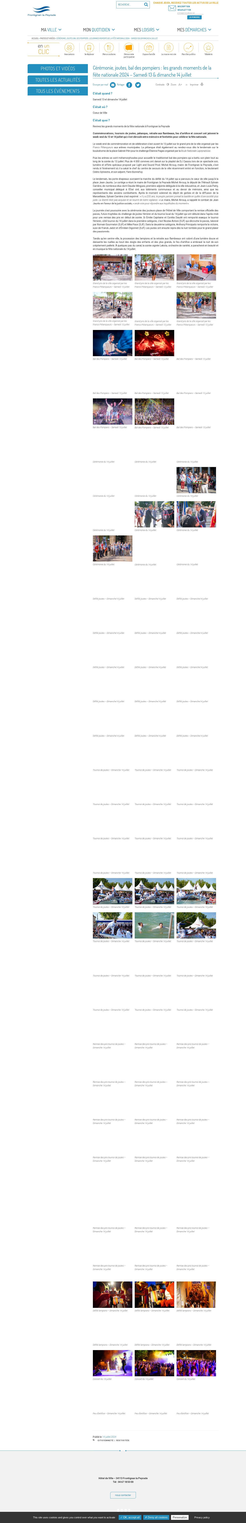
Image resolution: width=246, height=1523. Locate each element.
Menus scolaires (109, 54)
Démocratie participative (129, 55)
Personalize (180, 1517)
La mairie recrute (168, 54)
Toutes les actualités (57, 80)
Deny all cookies (157, 1517)
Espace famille (149, 54)
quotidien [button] (96, 29)
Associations (69, 54)
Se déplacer (89, 54)
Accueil (35, 38)
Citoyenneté (106, 1440)
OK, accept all (131, 1517)
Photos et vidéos (47, 38)
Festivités (123, 1440)
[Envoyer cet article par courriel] (113, 84)
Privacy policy (202, 1517)
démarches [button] (192, 29)
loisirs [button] (144, 29)
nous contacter (123, 1495)
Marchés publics (188, 54)
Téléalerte (208, 54)
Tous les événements (57, 91)
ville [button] (49, 29)
